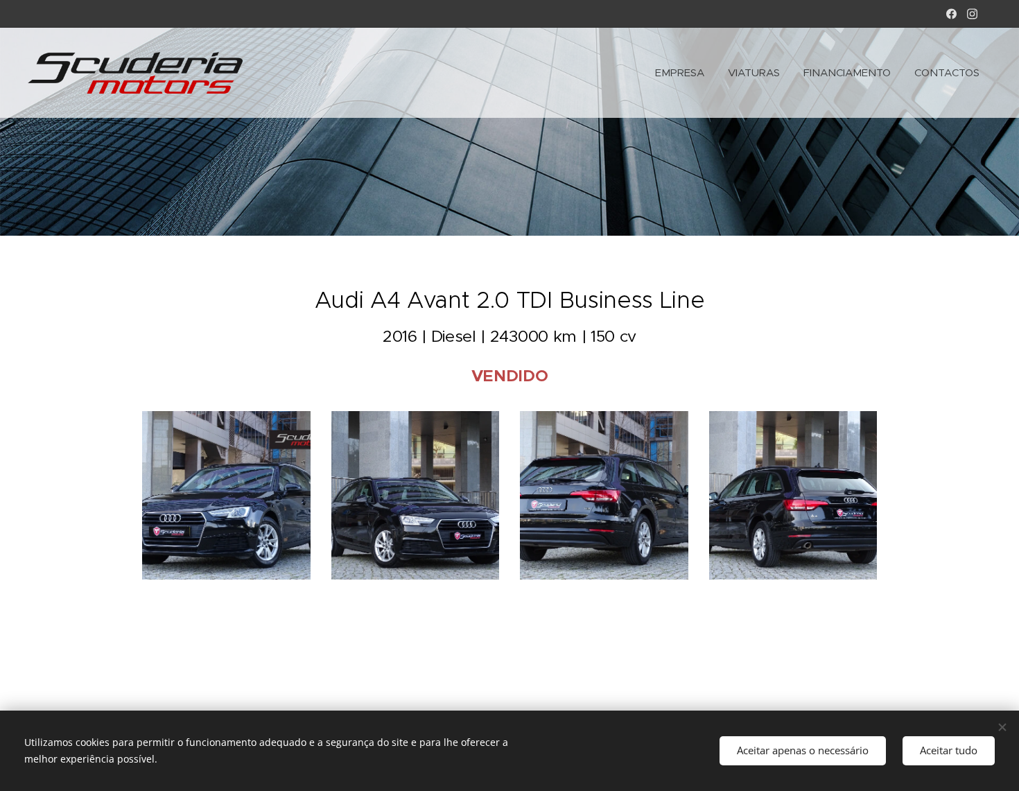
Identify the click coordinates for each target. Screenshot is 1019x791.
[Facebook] (951, 14)
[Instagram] (972, 14)
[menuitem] (679, 72)
